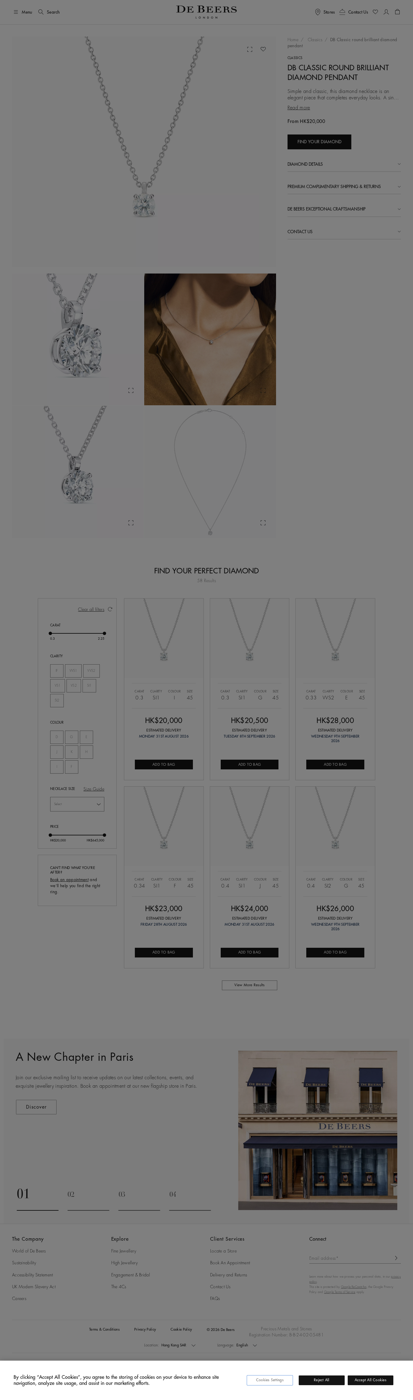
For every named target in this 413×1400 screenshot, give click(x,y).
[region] (206, 1380)
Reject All (321, 1380)
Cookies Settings (270, 1380)
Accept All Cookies (370, 1380)
